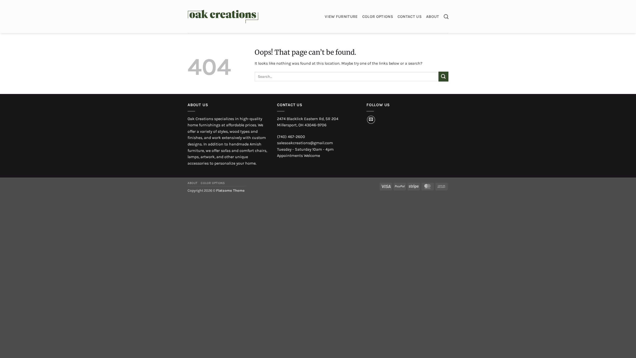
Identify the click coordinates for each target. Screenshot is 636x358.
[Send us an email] (371, 120)
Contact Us (410, 16)
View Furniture (341, 16)
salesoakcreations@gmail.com (305, 142)
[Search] (446, 16)
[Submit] (443, 76)
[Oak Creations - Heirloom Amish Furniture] (223, 17)
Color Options (377, 16)
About (432, 16)
